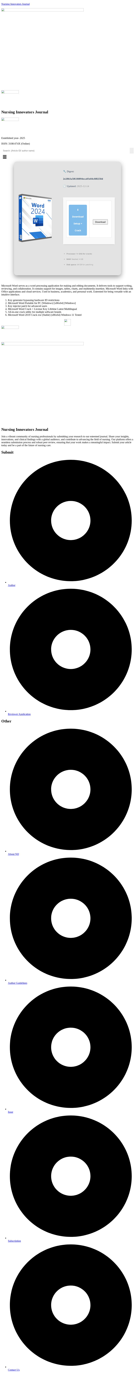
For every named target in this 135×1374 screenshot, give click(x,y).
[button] (67, 157)
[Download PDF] (67, 322)
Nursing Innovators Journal (15, 4)
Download (100, 222)
